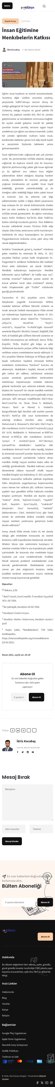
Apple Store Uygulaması (14, 1039)
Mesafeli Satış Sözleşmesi (15, 1044)
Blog (4, 997)
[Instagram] (51, 1082)
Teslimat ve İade (10, 1056)
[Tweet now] (42, 1082)
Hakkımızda (8, 991)
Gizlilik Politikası (10, 1050)
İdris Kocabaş (26, 741)
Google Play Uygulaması (14, 1033)
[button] (7, 5)
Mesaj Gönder (12, 841)
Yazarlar (6, 1003)
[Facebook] (37, 1082)
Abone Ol (36, 697)
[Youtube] (46, 1082)
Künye (5, 1009)
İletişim (5, 1015)
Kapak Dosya (10, 21)
